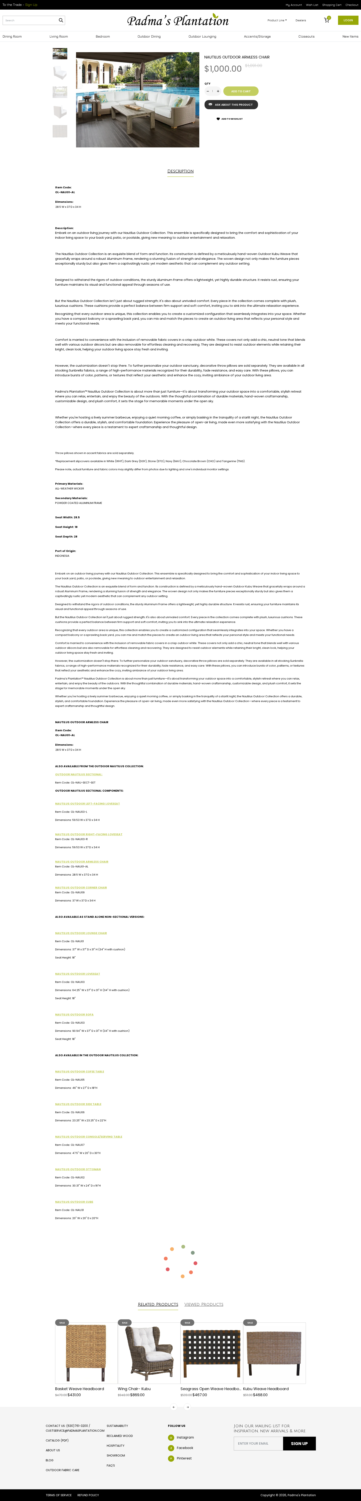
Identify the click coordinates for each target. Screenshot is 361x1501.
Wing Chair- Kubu (134, 1388)
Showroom (116, 1455)
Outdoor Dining (149, 36)
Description (180, 171)
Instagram (185, 1437)
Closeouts (307, 36)
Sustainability (117, 1426)
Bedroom (103, 36)
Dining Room (12, 36)
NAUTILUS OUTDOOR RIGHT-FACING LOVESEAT (88, 834)
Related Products (158, 1304)
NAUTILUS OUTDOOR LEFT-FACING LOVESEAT (87, 804)
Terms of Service (59, 1495)
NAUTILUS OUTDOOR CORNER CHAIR (81, 888)
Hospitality (116, 1446)
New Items (350, 36)
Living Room (59, 36)
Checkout (352, 4)
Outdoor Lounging (202, 36)
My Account (294, 4)
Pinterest (184, 1458)
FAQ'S (111, 1465)
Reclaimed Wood (120, 1436)
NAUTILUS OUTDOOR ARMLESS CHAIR (81, 862)
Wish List (312, 4)
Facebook (185, 1447)
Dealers (301, 20)
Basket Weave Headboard (79, 1388)
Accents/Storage (257, 36)
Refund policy (88, 1495)
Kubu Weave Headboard (266, 1388)
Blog (49, 1460)
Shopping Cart (332, 4)
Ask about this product (234, 105)
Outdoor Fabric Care (62, 1470)
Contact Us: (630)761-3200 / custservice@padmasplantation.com (75, 1428)
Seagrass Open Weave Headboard (213, 1388)
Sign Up (31, 4)
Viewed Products (203, 1304)
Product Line (276, 20)
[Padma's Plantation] (178, 20)
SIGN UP (299, 1443)
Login (348, 20)
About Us (53, 1450)
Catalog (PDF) (57, 1440)
